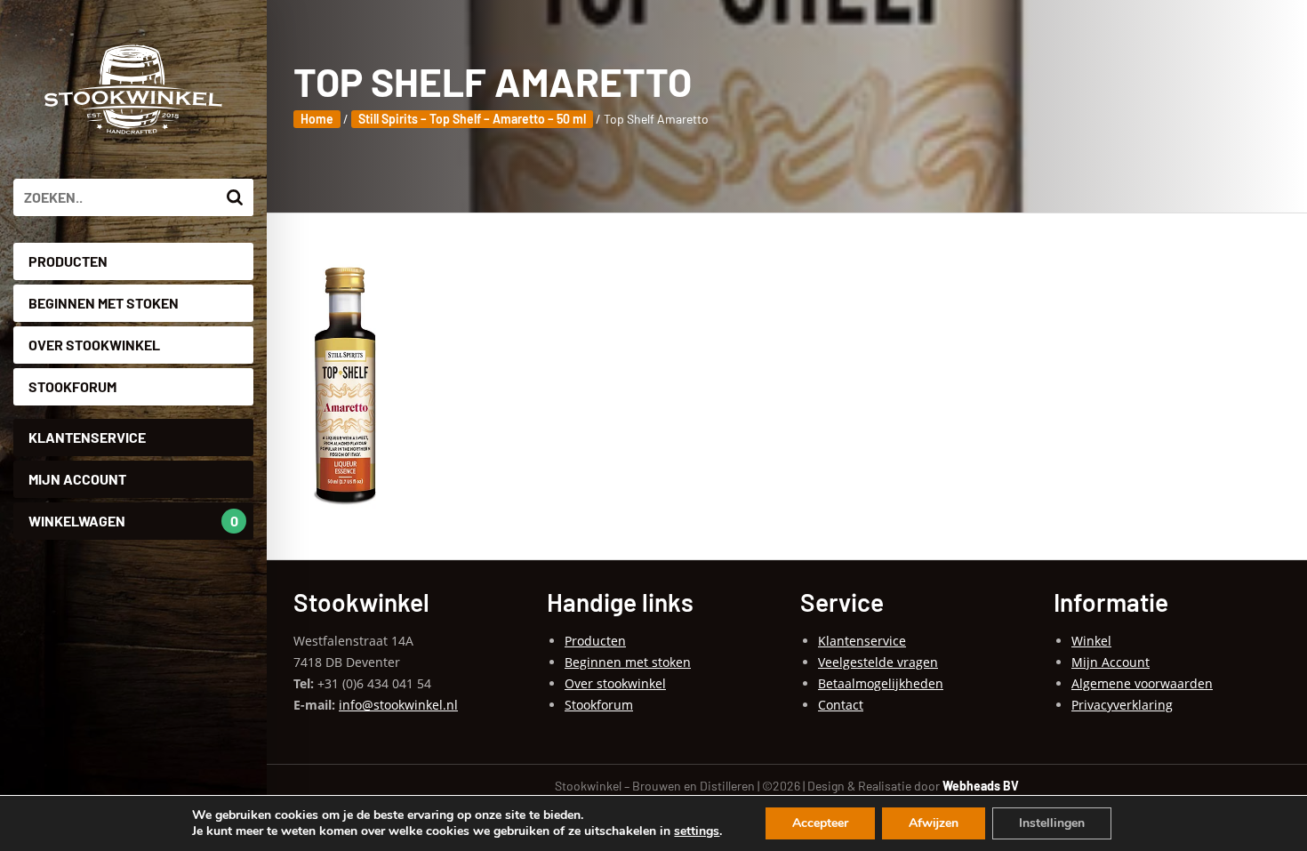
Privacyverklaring (1122, 704)
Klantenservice (87, 437)
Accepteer (820, 823)
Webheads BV (980, 785)
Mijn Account (77, 478)
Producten (68, 261)
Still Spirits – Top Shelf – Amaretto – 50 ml (472, 118)
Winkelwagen (133, 520)
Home (317, 118)
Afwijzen (933, 823)
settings (696, 831)
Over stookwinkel (94, 344)
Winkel (1091, 640)
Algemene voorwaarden (1142, 683)
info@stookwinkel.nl (398, 704)
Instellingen (1052, 823)
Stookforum (72, 386)
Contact (840, 704)
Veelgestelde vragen (878, 662)
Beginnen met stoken (103, 302)
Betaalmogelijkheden (880, 683)
